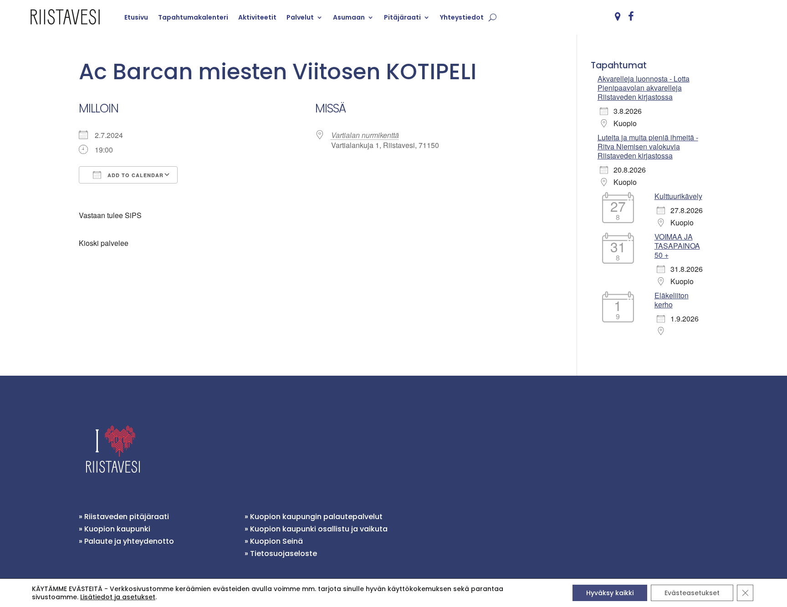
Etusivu (136, 17)
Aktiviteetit (257, 17)
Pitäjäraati (402, 17)
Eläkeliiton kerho (671, 300)
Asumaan (349, 17)
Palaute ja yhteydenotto (129, 541)
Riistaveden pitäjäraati (126, 516)
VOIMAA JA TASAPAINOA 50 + (677, 245)
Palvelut (300, 17)
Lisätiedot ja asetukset (117, 597)
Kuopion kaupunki (117, 529)
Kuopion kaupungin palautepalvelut (316, 516)
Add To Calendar (135, 175)
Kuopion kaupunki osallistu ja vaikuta (319, 529)
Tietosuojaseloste (283, 553)
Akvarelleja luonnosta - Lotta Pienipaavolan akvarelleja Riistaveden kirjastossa (644, 87)
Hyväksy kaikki (610, 592)
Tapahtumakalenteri (193, 17)
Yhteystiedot (462, 17)
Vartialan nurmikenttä (365, 135)
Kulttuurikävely (678, 196)
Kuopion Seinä (276, 541)
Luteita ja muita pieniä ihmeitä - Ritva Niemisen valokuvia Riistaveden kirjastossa (648, 146)
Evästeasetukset (692, 592)
